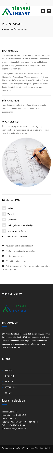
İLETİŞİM (8, 392)
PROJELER (9, 381)
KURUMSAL (9, 376)
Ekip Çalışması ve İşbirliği (20, 225)
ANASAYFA (7, 29)
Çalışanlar (12, 219)
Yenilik (10, 214)
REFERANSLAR (11, 387)
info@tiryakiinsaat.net (17, 428)
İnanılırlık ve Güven (17, 231)
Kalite (10, 208)
